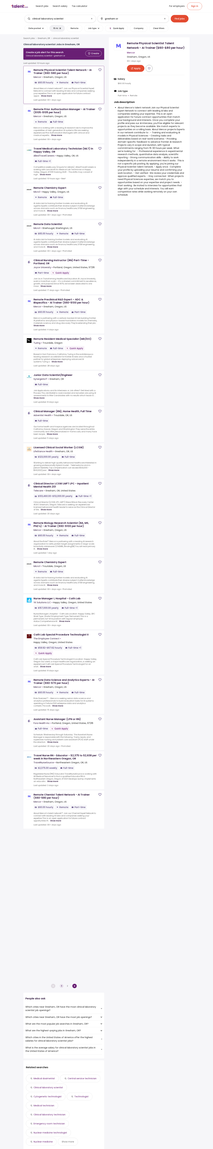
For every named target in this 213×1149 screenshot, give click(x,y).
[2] (74, 986)
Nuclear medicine (43, 1141)
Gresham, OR (44, 38)
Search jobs (29, 38)
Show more (46, 96)
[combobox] (60, 18)
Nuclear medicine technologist (50, 1132)
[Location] (130, 18)
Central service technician (82, 1078)
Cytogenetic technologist (48, 1096)
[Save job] (100, 70)
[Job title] (57, 18)
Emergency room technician (49, 1123)
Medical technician (44, 1105)
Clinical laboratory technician (49, 1114)
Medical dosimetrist (44, 1078)
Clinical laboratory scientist (48, 1087)
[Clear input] (91, 18)
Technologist (81, 1096)
